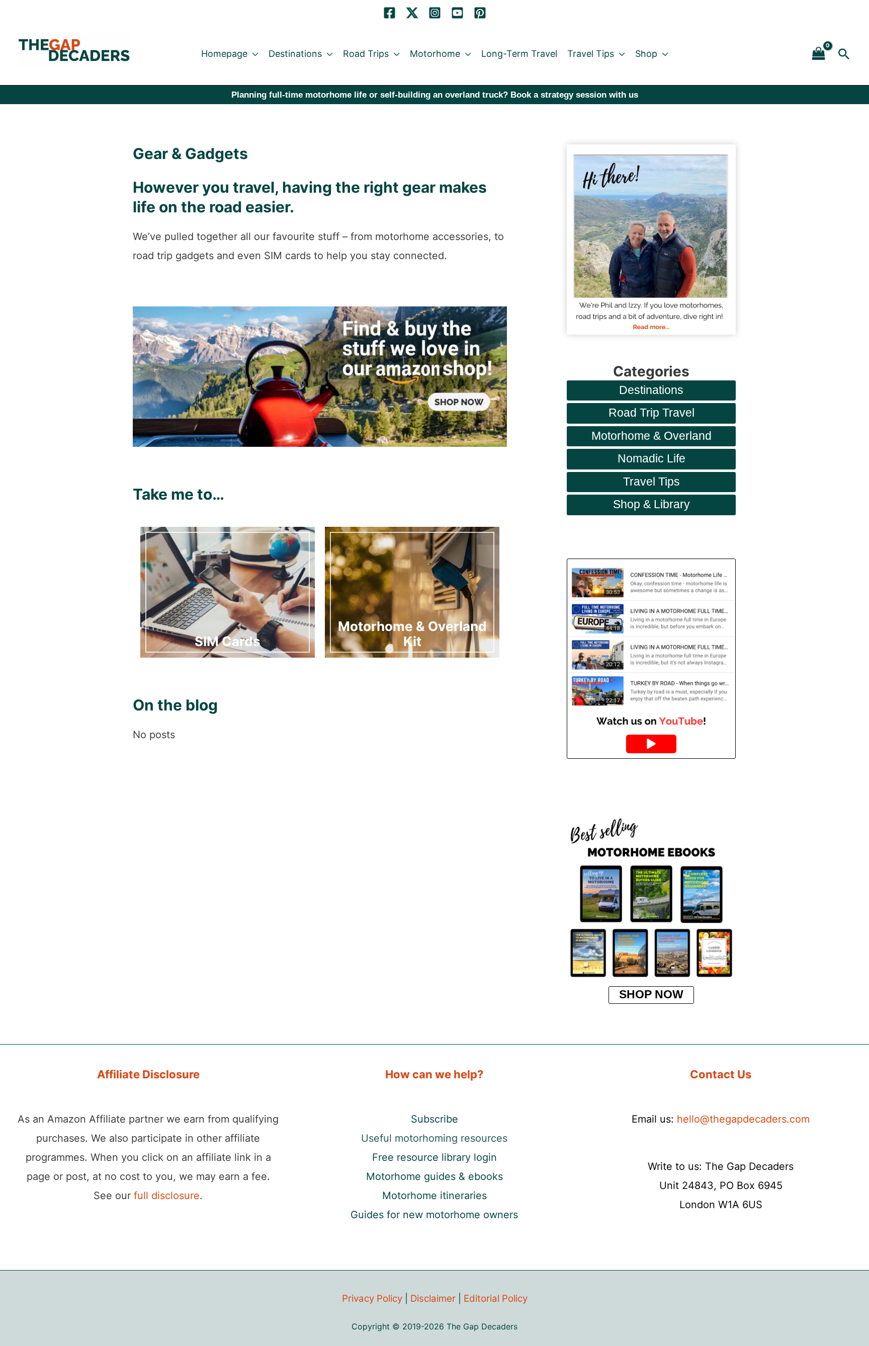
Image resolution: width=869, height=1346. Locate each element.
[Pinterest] (480, 13)
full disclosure (167, 1196)
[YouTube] (457, 13)
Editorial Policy (496, 1298)
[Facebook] (389, 13)
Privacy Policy (372, 1298)
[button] (252, 53)
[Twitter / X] (412, 13)
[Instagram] (434, 13)
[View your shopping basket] (818, 54)
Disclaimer (433, 1298)
